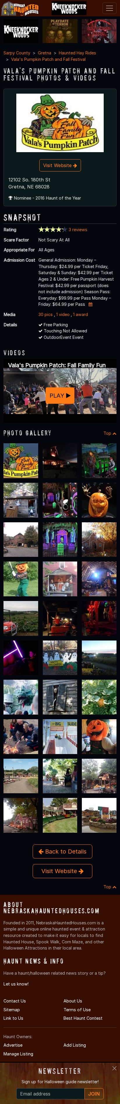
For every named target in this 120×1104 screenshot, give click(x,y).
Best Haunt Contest (83, 1018)
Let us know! (16, 983)
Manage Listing (18, 1053)
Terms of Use (77, 1009)
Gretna (44, 52)
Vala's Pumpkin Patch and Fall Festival (48, 59)
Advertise (12, 1045)
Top (107, 433)
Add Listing (74, 1045)
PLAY (58, 395)
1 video (63, 314)
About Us (72, 1000)
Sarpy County (16, 52)
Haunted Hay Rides (77, 52)
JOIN (94, 1094)
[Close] (114, 1068)
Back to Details (65, 851)
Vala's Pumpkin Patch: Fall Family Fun (57, 365)
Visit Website (58, 165)
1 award (80, 314)
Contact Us (14, 1000)
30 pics (45, 314)
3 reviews (78, 229)
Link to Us (13, 1018)
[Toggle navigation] (110, 8)
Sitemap (11, 1009)
